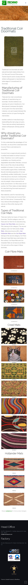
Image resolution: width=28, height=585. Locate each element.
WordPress (17, 579)
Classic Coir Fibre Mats (8, 224)
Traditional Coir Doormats (12, 29)
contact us (9, 511)
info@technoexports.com (6, 534)
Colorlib (7, 579)
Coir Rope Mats (21, 233)
